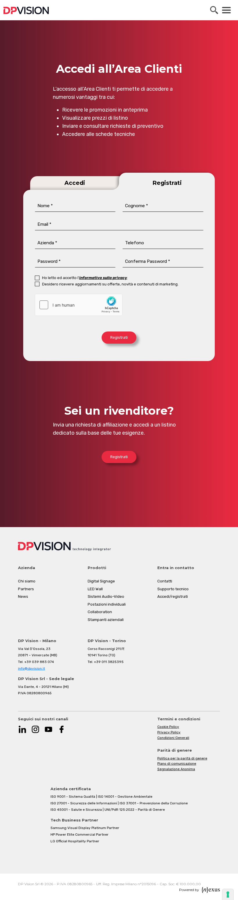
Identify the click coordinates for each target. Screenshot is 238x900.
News (23, 596)
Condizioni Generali (173, 738)
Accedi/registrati (172, 596)
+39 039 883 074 (39, 662)
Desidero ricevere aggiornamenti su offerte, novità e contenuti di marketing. (110, 284)
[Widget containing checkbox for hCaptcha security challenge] (78, 305)
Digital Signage (101, 581)
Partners (26, 589)
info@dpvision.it (31, 668)
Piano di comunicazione (176, 763)
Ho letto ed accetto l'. (85, 278)
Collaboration (100, 612)
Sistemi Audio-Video (106, 596)
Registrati (119, 337)
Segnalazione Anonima (176, 769)
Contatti (164, 581)
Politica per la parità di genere (182, 758)
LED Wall (95, 589)
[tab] (71, 181)
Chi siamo (26, 581)
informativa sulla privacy (103, 278)
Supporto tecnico (173, 589)
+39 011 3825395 (109, 662)
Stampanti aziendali (106, 619)
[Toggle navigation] (226, 10)
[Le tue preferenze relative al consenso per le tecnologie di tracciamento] (227, 894)
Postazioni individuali (107, 604)
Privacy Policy (169, 732)
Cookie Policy (168, 727)
